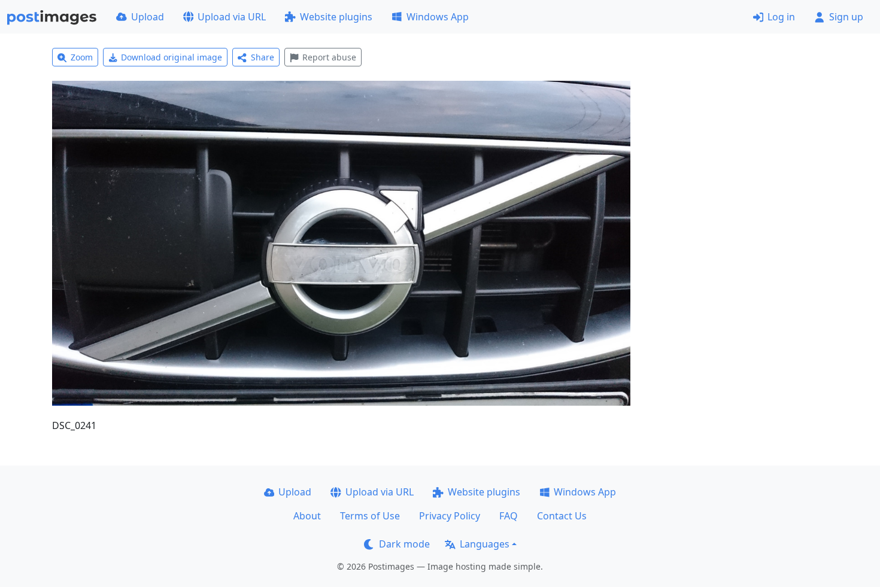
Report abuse (329, 57)
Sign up (846, 16)
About (307, 515)
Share (262, 57)
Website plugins (336, 16)
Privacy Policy (449, 515)
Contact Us (562, 515)
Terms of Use (370, 515)
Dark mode (404, 543)
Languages (484, 543)
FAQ (508, 515)
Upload (147, 16)
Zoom (82, 57)
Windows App (437, 16)
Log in (781, 16)
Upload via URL (232, 16)
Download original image (171, 57)
